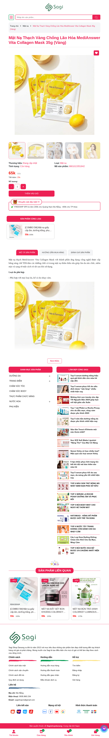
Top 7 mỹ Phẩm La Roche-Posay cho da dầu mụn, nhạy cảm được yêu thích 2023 (85, 410)
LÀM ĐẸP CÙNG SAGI (78, 370)
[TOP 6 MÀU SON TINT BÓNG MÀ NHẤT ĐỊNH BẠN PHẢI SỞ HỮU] (63, 486)
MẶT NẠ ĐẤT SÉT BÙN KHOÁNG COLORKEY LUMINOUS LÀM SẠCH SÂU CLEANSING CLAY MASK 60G (53, 611)
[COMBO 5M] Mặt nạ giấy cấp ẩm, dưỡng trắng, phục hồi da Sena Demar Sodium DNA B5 (38, 229)
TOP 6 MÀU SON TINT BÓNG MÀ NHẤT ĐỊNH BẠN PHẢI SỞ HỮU (85, 484)
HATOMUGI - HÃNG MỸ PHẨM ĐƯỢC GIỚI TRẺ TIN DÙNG (83, 517)
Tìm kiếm (76, 665)
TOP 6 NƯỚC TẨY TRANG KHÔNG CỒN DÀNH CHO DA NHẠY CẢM (83, 529)
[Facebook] (51, 711)
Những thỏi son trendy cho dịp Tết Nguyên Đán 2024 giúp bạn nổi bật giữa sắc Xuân (84, 399)
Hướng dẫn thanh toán (50, 670)
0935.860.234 (25, 696)
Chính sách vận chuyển (18, 670)
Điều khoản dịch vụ (49, 680)
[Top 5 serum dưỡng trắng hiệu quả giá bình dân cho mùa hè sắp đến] (63, 378)
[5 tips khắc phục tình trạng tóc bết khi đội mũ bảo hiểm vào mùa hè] (63, 464)
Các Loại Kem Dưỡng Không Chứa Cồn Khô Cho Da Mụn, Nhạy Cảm (83, 539)
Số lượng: (13, 181)
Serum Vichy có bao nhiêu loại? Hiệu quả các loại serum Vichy (84, 452)
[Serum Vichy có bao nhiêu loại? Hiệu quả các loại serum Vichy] (63, 453)
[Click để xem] (54, 95)
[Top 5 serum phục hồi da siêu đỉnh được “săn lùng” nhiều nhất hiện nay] (63, 389)
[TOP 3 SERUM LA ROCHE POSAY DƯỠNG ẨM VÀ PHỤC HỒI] (63, 497)
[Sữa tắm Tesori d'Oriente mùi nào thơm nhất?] (63, 432)
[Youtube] (57, 711)
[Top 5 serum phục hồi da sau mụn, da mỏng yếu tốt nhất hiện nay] (63, 475)
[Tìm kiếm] (96, 17)
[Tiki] (25, 711)
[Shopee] (13, 711)
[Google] (63, 711)
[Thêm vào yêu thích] (96, 52)
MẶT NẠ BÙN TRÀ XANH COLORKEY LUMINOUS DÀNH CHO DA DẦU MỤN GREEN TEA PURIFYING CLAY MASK (85, 611)
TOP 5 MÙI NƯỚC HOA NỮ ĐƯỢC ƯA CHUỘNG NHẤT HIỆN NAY (84, 550)
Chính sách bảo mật (17, 665)
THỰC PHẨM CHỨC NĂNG (22, 396)
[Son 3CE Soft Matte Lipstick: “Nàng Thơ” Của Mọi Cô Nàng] (63, 443)
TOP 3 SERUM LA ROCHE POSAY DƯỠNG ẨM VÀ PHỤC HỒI (83, 496)
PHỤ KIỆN (14, 406)
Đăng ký (75, 675)
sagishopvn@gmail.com (25, 700)
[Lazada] (19, 711)
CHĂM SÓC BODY (17, 391)
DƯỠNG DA (15, 376)
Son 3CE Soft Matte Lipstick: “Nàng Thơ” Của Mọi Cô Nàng (84, 441)
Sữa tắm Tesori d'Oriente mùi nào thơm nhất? (83, 430)
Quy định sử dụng (16, 680)
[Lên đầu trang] (103, 722)
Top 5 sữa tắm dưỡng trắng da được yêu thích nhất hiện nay (84, 420)
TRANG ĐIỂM (15, 381)
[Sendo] (31, 711)
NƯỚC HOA (15, 401)
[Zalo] (45, 711)
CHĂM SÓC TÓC (17, 386)
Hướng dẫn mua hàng (50, 665)
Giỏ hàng (76, 680)
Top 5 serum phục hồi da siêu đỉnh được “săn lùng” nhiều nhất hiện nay (83, 389)
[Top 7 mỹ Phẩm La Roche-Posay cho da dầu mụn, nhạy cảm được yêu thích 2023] (63, 410)
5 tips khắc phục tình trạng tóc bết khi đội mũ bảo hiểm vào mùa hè (84, 464)
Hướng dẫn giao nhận (50, 675)
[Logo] (54, 7)
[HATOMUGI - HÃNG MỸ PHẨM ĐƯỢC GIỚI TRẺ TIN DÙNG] (63, 518)
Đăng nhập (77, 670)
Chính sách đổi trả (16, 675)
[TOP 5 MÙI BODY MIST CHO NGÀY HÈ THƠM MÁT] (63, 507)
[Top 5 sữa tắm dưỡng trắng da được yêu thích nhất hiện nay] (63, 421)
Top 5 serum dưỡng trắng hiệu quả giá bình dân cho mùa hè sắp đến (84, 378)
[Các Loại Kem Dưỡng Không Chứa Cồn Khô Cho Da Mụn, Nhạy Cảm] (63, 540)
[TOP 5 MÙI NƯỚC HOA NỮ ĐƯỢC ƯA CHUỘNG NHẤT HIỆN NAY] (63, 550)
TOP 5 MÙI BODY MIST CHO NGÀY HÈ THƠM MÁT (82, 506)
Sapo (77, 726)
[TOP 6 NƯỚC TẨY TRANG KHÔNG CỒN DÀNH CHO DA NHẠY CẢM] (63, 529)
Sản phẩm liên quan (54, 570)
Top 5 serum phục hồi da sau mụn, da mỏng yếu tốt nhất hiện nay (85, 475)
